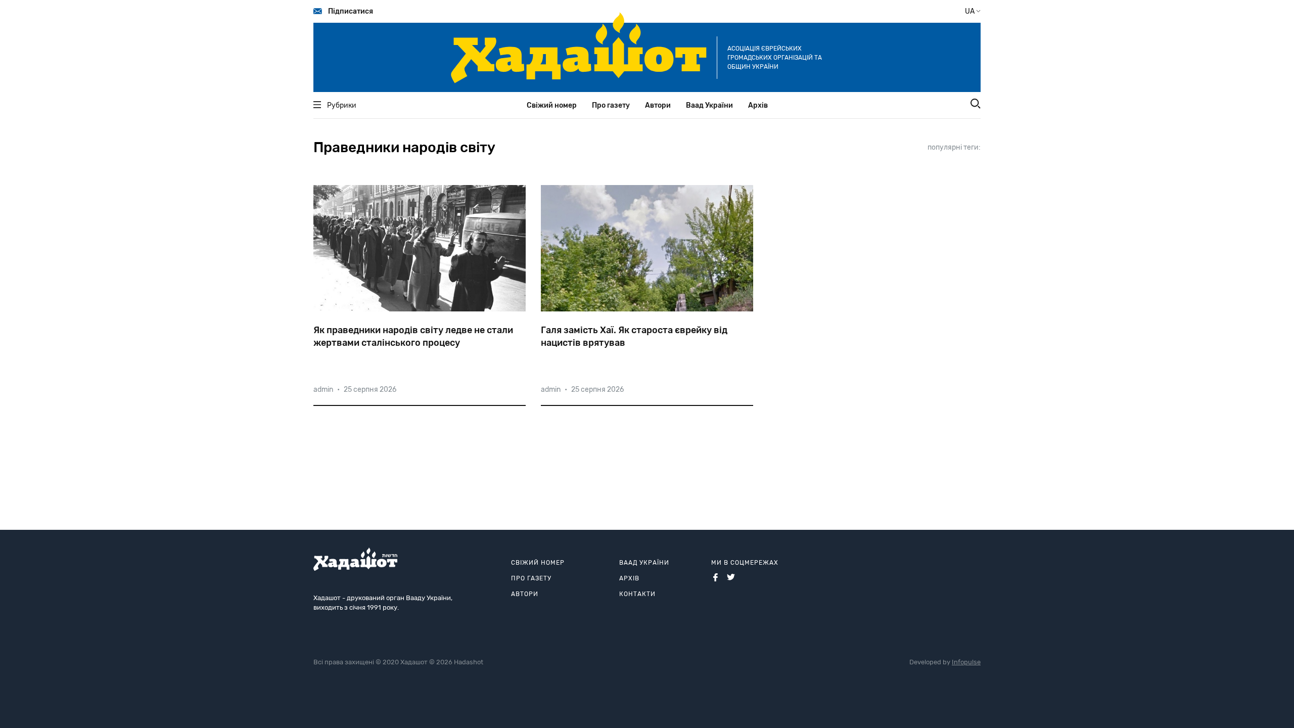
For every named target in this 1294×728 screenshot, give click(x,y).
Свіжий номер (552, 105)
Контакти (637, 594)
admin (323, 389)
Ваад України (709, 105)
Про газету (611, 105)
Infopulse (966, 662)
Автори (658, 105)
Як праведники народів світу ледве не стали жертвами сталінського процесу (413, 336)
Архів (758, 105)
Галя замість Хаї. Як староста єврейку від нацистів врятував (634, 336)
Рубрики (341, 105)
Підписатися (350, 11)
